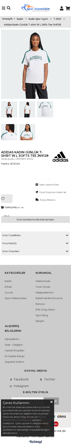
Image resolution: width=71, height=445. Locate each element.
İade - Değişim (14, 344)
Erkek (8, 286)
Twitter (49, 379)
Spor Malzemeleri (16, 298)
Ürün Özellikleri (11, 235)
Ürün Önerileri (10, 251)
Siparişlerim (12, 338)
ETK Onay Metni (45, 309)
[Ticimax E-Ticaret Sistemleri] (35, 442)
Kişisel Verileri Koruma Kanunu (24, 418)
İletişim (40, 320)
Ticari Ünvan (43, 286)
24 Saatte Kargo (15, 356)
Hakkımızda (43, 281)
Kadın (8, 281)
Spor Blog (42, 315)
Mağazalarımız (44, 292)
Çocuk (9, 292)
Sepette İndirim (14, 361)
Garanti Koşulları (14, 350)
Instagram (21, 386)
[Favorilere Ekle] (6, 193)
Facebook (21, 379)
